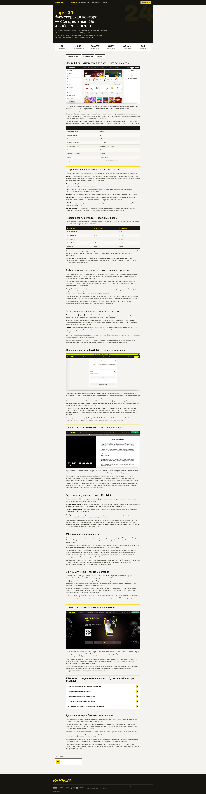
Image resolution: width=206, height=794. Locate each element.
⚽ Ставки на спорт (73, 56)
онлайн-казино (97, 106)
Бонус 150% (146, 2)
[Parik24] (61, 2)
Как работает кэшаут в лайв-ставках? (103, 691)
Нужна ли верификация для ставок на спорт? (103, 696)
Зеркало (105, 2)
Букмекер (74, 2)
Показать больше (86, 37)
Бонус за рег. (96, 2)
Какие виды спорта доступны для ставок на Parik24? (103, 686)
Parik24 (68, 224)
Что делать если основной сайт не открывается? (103, 701)
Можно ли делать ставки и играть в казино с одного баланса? (103, 706)
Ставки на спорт (84, 2)
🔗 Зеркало (100, 56)
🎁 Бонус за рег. (88, 56)
